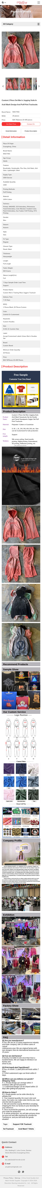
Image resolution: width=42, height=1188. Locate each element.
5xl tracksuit (8, 1129)
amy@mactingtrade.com (13, 1167)
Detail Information (11, 131)
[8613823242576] (23, 1172)
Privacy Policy (8, 1178)
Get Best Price (11, 124)
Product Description (31, 131)
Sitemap (17, 1178)
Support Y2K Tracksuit (22, 1124)
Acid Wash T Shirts (26, 1129)
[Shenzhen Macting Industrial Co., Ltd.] (22, 2)
